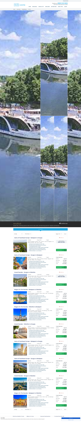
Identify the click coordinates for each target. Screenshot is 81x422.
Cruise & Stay (41, 6)
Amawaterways (24, 9)
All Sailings (40, 229)
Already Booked (65, 0)
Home (30, 6)
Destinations (53, 6)
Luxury (65, 6)
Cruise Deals (34, 6)
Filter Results (27, 233)
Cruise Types (60, 6)
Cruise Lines (47, 6)
